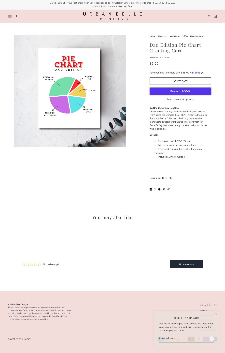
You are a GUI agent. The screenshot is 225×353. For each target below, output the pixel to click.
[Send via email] (163, 189)
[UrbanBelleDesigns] (112, 16)
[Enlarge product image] (70, 91)
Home (152, 36)
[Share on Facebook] (150, 189)
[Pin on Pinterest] (159, 189)
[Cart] (215, 16)
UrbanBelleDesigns (159, 57)
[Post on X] (155, 189)
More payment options (180, 99)
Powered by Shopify (19, 339)
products (162, 36)
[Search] (16, 16)
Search (203, 310)
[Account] (209, 16)
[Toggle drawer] (10, 16)
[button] (168, 189)
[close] (216, 314)
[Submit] (211, 338)
